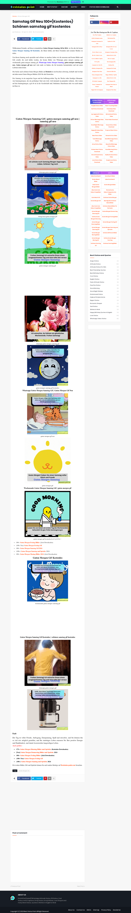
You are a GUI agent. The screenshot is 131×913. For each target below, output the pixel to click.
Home (14, 16)
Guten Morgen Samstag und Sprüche (33, 551)
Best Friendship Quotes (104, 270)
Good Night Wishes (104, 291)
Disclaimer (117, 910)
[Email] (49, 39)
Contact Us (81, 910)
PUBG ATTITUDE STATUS (104, 297)
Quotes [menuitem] (74, 7)
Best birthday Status (104, 273)
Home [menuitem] (42, 7)
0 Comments (39, 32)
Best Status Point (30, 911)
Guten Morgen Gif (24, 16)
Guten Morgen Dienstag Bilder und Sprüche (35, 749)
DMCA (89, 910)
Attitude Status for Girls (104, 267)
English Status (104, 279)
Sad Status (104, 306)
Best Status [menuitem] (52, 7)
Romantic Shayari (104, 303)
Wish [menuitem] (83, 7)
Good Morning (104, 288)
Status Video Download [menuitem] (99, 7)
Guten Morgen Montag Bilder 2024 (32, 554)
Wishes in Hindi (104, 309)
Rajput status (104, 300)
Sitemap (96, 910)
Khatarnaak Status (104, 294)
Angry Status (104, 261)
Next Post (80, 886)
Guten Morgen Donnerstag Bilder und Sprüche (37, 752)
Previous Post (15, 886)
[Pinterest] (45, 39)
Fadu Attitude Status (104, 282)
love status (104, 315)
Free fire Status (104, 285)
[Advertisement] (47, 101)
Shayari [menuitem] (64, 7)
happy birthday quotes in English (104, 312)
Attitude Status (104, 264)
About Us (71, 910)
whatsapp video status (104, 319)
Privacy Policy (106, 910)
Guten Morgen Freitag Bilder (30, 542)
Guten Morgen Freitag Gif (33, 545)
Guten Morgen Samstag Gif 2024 (31, 548)
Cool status (104, 276)
